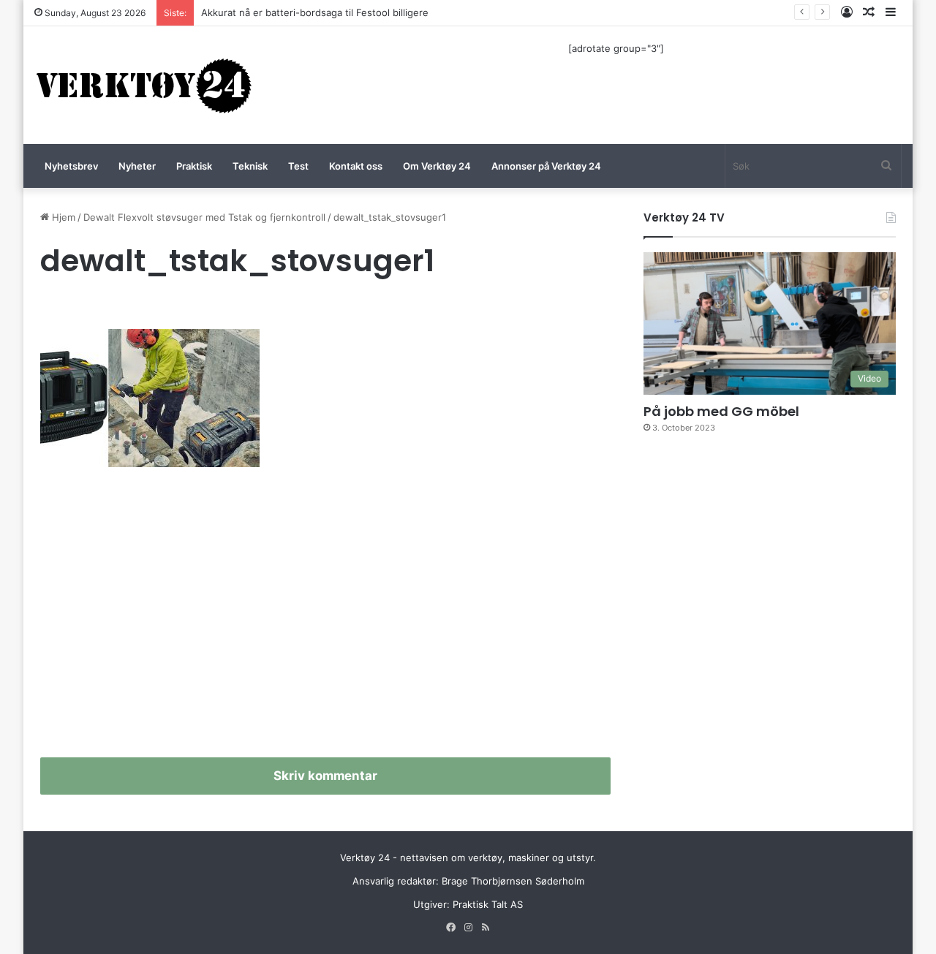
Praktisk (194, 166)
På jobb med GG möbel (721, 411)
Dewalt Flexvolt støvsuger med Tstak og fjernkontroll (204, 217)
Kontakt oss (355, 166)
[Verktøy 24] (144, 85)
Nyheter (137, 166)
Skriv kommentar (325, 775)
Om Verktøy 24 (437, 166)
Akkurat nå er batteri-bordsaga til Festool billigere (315, 12)
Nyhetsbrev (71, 166)
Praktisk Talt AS (488, 904)
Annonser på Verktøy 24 (546, 166)
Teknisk (250, 166)
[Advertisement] (325, 618)
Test (298, 166)
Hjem (62, 217)
